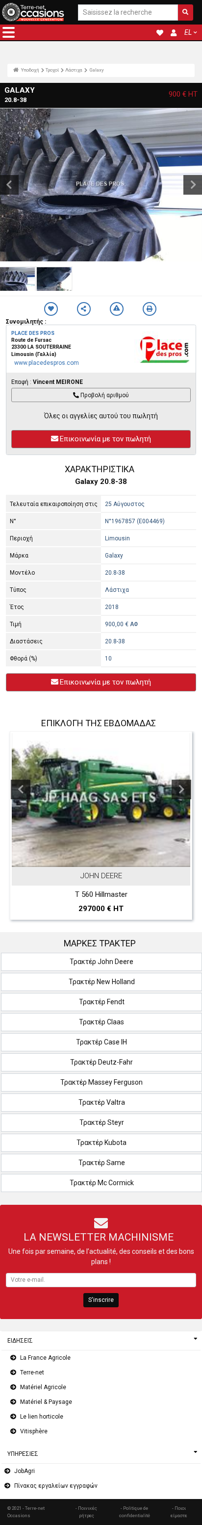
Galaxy (96, 70)
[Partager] (84, 309)
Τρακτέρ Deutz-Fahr (101, 1062)
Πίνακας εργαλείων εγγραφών (56, 1485)
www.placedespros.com (46, 362)
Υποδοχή (29, 70)
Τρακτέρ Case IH (101, 1042)
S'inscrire (101, 1299)
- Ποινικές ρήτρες (86, 1511)
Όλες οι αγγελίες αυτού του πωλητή (101, 416)
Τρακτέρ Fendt (102, 1002)
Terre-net (32, 1372)
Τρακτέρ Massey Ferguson (101, 1082)
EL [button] (188, 32)
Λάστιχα (73, 70)
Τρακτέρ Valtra (101, 1102)
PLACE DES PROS (32, 333)
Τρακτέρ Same (101, 1163)
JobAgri (24, 1471)
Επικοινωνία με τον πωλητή (105, 438)
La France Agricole (45, 1357)
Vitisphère (34, 1431)
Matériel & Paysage (46, 1401)
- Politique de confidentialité (134, 1511)
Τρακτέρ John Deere (101, 962)
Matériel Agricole (43, 1387)
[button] (8, 32)
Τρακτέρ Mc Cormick (102, 1183)
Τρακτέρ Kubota (101, 1142)
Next (181, 789)
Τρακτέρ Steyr (101, 1122)
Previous (20, 789)
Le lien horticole (41, 1416)
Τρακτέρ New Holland (102, 982)
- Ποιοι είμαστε (179, 1511)
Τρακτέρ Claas (101, 1022)
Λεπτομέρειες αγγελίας (106, 857)
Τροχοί (52, 70)
